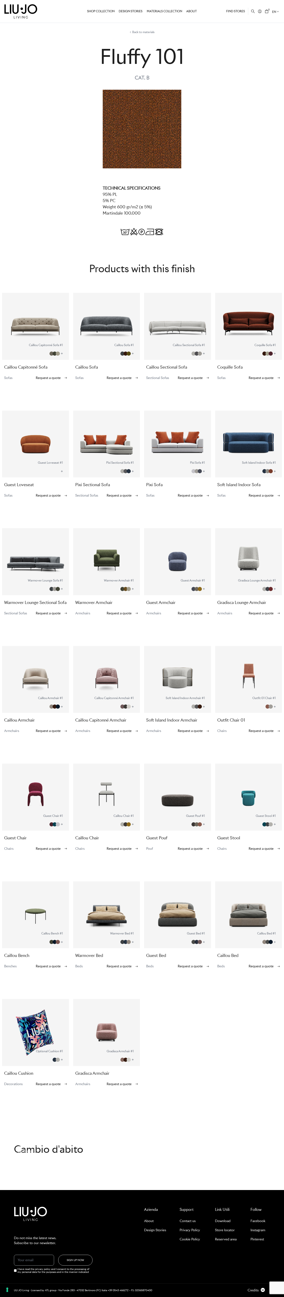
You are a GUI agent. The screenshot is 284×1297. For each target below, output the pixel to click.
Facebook (258, 1221)
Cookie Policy (190, 1239)
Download (223, 1221)
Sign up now (75, 1260)
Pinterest (257, 1239)
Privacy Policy (190, 1230)
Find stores (235, 11)
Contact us (188, 1221)
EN (274, 12)
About (191, 11)
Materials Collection (164, 11)
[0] (266, 11)
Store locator (225, 1230)
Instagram (258, 1230)
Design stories (130, 11)
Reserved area (226, 1239)
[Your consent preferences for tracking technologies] (7, 1290)
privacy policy (43, 1269)
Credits (253, 1290)
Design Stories (155, 1230)
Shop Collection (101, 11)
